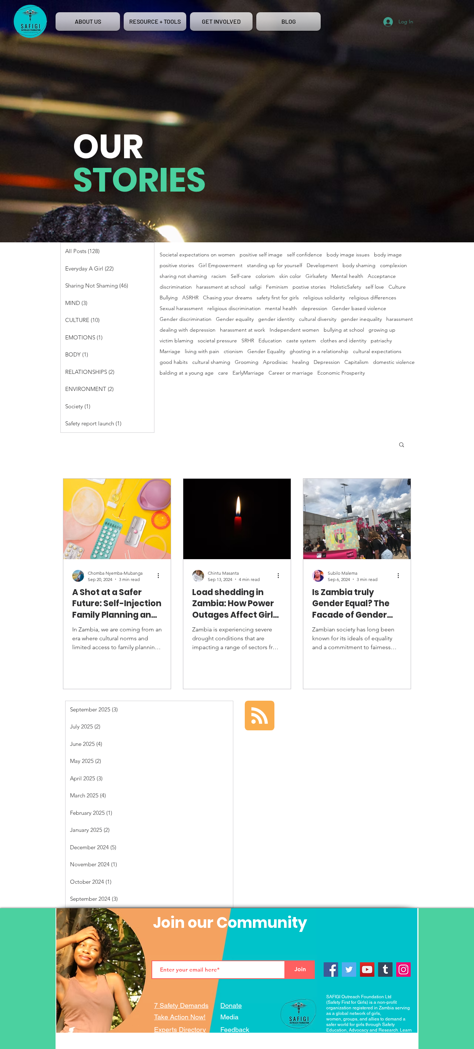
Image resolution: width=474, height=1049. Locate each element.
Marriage (170, 351)
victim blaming (176, 341)
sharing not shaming (183, 276)
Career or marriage (290, 373)
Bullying (169, 298)
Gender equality (235, 319)
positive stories (177, 265)
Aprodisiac (275, 362)
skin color (290, 276)
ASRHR (190, 298)
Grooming (246, 362)
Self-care (241, 276)
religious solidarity (324, 298)
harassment (399, 319)
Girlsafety (316, 276)
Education (270, 341)
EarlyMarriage (248, 373)
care (223, 373)
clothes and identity (343, 341)
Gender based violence (359, 308)
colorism (265, 276)
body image (388, 255)
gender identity (276, 319)
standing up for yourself (274, 265)
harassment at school (220, 287)
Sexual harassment (181, 308)
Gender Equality (266, 351)
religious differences (372, 298)
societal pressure (217, 341)
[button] (401, 445)
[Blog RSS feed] (259, 716)
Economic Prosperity (341, 373)
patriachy (381, 341)
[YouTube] (367, 969)
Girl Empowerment (220, 265)
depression (314, 308)
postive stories (309, 287)
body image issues (348, 255)
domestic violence (394, 362)
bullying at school (344, 330)
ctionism (233, 351)
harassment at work (242, 330)
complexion (393, 265)
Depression (327, 362)
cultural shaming (211, 362)
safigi (255, 287)
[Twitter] (349, 969)
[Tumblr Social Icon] (385, 969)
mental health (281, 308)
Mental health (347, 276)
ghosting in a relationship (319, 351)
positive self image (261, 255)
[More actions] (160, 575)
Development (322, 265)
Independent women (294, 330)
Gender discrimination (185, 319)
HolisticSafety (345, 287)
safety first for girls (278, 298)
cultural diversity (317, 319)
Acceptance (382, 276)
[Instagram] (403, 969)
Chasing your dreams (227, 298)
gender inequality (361, 319)
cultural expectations (377, 351)
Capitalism (356, 362)
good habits (174, 362)
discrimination (176, 287)
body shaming (359, 265)
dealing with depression (188, 330)
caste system (301, 341)
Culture (397, 287)
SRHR (247, 341)
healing (300, 362)
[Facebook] (331, 969)
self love (374, 287)
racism (218, 276)
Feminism (277, 287)
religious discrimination (234, 308)
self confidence (304, 255)
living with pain (202, 351)
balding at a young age (187, 373)
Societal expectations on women (197, 255)
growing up (381, 330)
